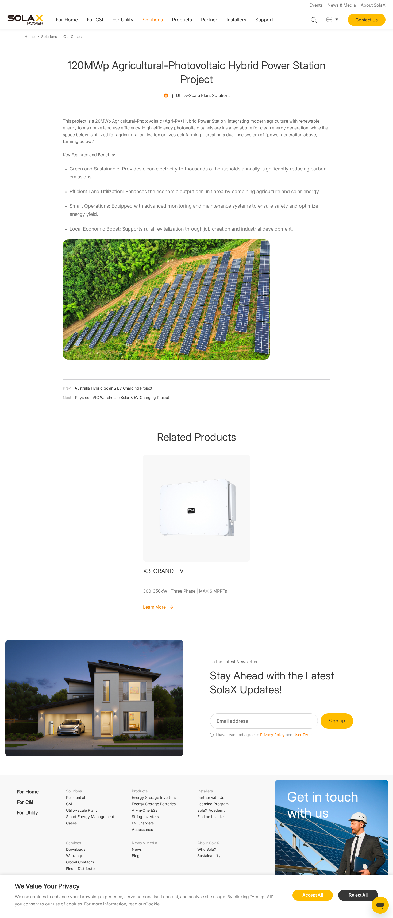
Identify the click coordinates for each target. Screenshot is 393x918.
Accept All (312, 895)
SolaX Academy (211, 810)
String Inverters (145, 816)
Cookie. (153, 904)
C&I (69, 804)
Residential (75, 797)
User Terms (303, 735)
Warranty (74, 855)
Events (316, 5)
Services (73, 843)
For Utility (122, 19)
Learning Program (213, 804)
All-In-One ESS (145, 810)
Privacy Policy (272, 735)
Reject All (358, 895)
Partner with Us (210, 797)
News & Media (342, 5)
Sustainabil (209, 855)
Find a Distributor (81, 868)
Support (264, 19)
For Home (67, 19)
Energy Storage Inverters (154, 797)
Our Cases (72, 36)
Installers (236, 19)
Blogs (136, 855)
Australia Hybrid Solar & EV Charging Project (107, 388)
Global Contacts (80, 862)
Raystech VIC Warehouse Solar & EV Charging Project (116, 397)
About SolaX (373, 5)
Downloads (75, 849)
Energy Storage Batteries (154, 804)
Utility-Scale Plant (81, 810)
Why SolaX (207, 849)
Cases (71, 823)
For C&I (95, 19)
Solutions (152, 19)
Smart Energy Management (90, 816)
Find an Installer (211, 816)
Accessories (142, 829)
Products (182, 19)
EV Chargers (143, 823)
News (137, 849)
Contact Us (367, 19)
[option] (196, 533)
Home (30, 36)
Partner (209, 19)
